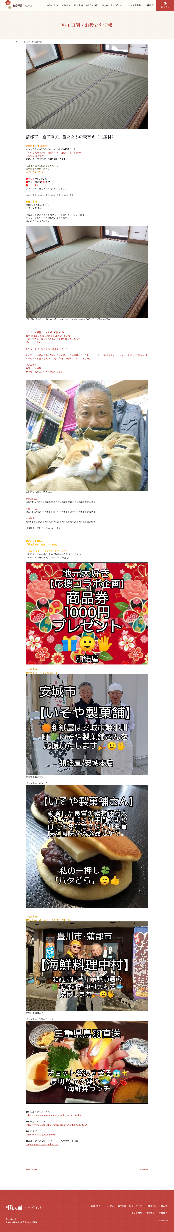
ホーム (18, 42)
